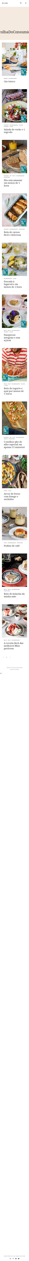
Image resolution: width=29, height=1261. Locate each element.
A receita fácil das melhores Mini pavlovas (13, 646)
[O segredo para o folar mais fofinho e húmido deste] (22, 829)
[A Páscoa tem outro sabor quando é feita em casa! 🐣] (7, 959)
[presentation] (14, 59)
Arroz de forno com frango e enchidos (12, 496)
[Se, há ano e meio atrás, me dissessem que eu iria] (7, 1186)
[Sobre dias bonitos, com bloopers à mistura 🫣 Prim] (7, 771)
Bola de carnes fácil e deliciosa (12, 233)
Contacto (9, 667)
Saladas (21, 125)
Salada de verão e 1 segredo (14, 131)
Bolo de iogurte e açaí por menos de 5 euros (14, 391)
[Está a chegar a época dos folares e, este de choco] (22, 1143)
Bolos (5, 330)
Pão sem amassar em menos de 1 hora (13, 183)
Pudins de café (12, 545)
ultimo (11, 126)
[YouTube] (18, 1258)
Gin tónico (9, 81)
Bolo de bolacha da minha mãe (14, 595)
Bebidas (6, 78)
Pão (11, 175)
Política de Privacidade (17, 667)
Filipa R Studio (22, 1256)
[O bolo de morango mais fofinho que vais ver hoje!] (7, 717)
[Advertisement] (14, 15)
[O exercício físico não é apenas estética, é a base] (22, 710)
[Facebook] (13, 1258)
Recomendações (13, 78)
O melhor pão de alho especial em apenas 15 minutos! (14, 444)
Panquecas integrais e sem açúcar (12, 337)
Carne (5, 490)
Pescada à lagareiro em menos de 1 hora (13, 284)
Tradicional (7, 177)
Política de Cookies (14, 669)
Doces (9, 330)
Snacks (6, 438)
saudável (6, 126)
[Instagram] (10, 1258)
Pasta (13, 175)
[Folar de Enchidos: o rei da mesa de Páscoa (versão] (22, 1011)
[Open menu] (25, 3)
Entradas (6, 125)
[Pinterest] (16, 1258)
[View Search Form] (20, 3)
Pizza (13, 437)
